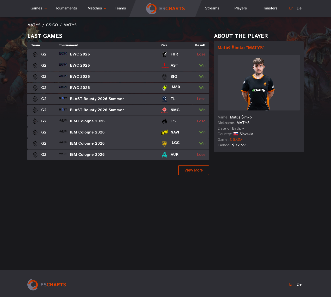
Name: (223, 117)
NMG (175, 110)
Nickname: (226, 123)
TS (173, 121)
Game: (223, 140)
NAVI (175, 132)
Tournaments (66, 8)
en (291, 8)
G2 (44, 54)
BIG (174, 76)
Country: (225, 134)
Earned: (224, 145)
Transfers (269, 8)
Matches (94, 8)
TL (173, 99)
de (299, 8)
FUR (174, 54)
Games (36, 8)
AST (174, 65)
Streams (212, 8)
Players (240, 8)
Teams (120, 8)
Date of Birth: (229, 128)
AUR (175, 154)
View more (193, 170)
